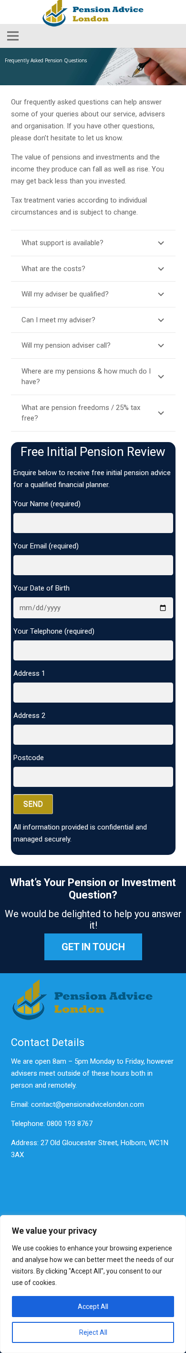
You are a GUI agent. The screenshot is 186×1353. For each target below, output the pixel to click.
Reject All (93, 1332)
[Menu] (12, 36)
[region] (93, 1284)
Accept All (93, 1306)
